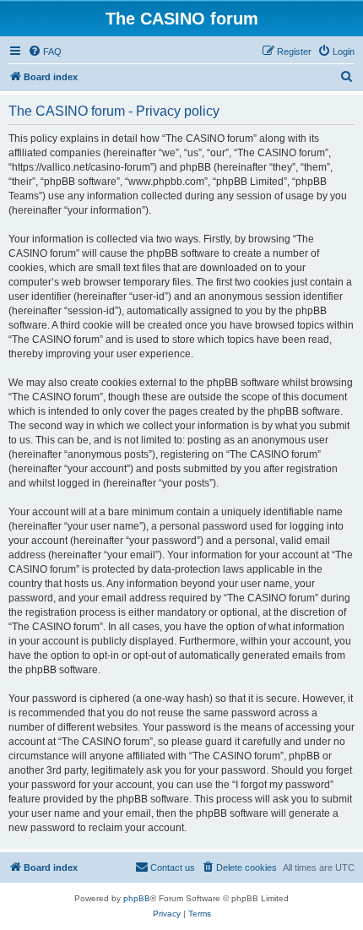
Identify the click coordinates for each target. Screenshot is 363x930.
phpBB (136, 898)
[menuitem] (45, 51)
